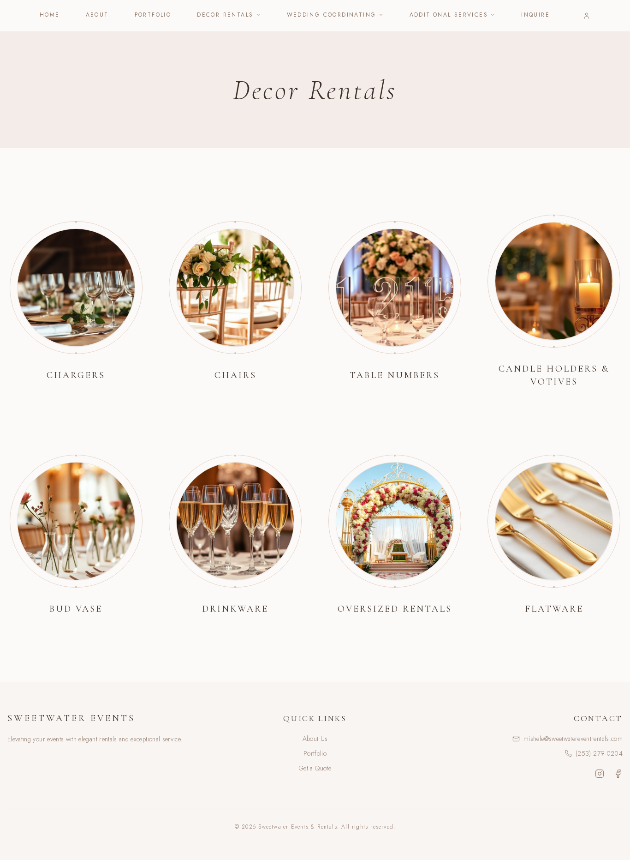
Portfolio (153, 15)
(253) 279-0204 (599, 753)
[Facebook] (618, 773)
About (97, 15)
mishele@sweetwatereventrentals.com (573, 738)
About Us (315, 738)
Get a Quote (315, 768)
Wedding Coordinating (331, 15)
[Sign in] (586, 15)
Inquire (535, 15)
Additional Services (449, 15)
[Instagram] (599, 773)
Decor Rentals (225, 15)
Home (50, 15)
